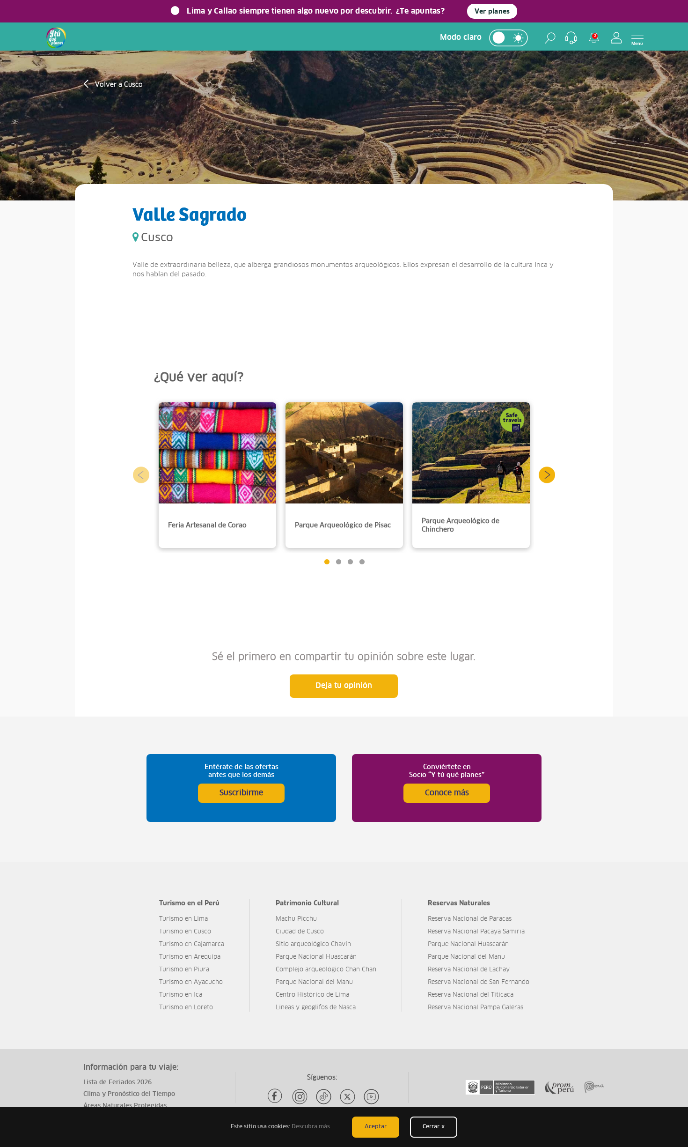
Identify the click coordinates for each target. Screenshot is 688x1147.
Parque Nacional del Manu (314, 982)
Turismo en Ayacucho (191, 982)
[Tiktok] (324, 1096)
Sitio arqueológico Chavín (313, 944)
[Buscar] (550, 38)
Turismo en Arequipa (189, 957)
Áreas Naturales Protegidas (125, 1106)
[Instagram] (300, 1096)
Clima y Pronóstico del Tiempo (129, 1094)
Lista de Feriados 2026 (117, 1083)
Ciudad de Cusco (300, 932)
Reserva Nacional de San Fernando (478, 982)
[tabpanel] (217, 475)
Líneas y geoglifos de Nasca (316, 1008)
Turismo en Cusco (185, 932)
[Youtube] (371, 1096)
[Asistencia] (571, 37)
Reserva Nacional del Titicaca (470, 995)
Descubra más (311, 1127)
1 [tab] (326, 561)
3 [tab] (349, 561)
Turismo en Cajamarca (191, 944)
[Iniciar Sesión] (616, 38)
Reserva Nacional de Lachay (469, 970)
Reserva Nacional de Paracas (470, 919)
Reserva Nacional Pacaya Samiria (476, 932)
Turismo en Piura (184, 970)
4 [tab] (361, 561)
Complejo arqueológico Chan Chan (326, 970)
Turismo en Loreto (186, 1008)
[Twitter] (347, 1096)
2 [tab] (338, 561)
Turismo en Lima (183, 919)
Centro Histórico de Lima (312, 995)
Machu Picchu (296, 919)
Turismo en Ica (180, 995)
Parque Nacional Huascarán (316, 957)
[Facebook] (276, 1096)
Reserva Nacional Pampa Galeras (475, 1008)
